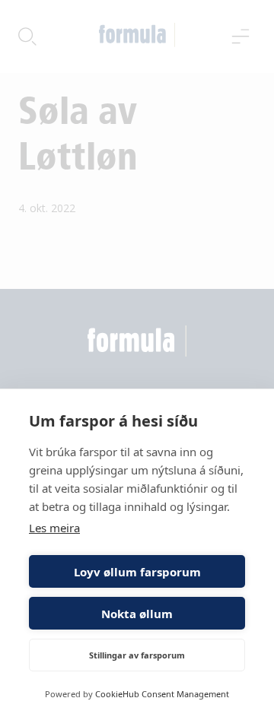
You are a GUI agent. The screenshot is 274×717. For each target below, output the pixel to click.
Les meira (54, 527)
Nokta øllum (137, 613)
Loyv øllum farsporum (137, 571)
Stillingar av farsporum (137, 655)
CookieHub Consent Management (162, 694)
